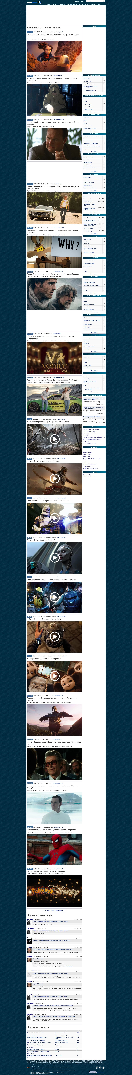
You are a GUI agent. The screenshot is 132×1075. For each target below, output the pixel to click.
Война (85, 298)
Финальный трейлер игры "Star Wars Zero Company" (49, 501)
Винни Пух (86, 343)
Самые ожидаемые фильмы (94, 114)
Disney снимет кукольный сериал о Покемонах (46, 871)
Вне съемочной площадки (61, 1035)
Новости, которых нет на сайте (35, 1033)
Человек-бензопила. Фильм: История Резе (91, 87)
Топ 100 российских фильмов (94, 295)
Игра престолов (87, 185)
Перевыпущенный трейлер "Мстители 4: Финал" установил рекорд (52, 699)
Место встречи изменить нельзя (92, 180)
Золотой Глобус (87, 454)
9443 (78, 1032)
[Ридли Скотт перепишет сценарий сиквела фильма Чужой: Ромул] (54, 808)
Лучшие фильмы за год (94, 75)
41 (77, 1049)
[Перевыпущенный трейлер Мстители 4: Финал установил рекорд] (54, 720)
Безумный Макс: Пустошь (90, 128)
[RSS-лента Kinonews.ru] (97, 1067)
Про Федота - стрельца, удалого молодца (92, 321)
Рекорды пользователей (89, 477)
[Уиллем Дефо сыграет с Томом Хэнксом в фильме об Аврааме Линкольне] (54, 764)
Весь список (94, 93)
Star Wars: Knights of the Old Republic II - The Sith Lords (93, 388)
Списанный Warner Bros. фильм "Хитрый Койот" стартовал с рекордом (52, 231)
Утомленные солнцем (89, 304)
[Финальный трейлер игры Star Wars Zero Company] (54, 518)
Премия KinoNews (88, 466)
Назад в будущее (88, 245)
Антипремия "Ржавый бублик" (91, 468)
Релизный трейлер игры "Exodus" (41, 540)
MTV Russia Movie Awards (90, 464)
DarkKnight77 (30, 919)
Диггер (85, 120)
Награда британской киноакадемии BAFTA (92, 459)
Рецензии (69, 4)
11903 (78, 1035)
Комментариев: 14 (59, 377)
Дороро (85, 287)
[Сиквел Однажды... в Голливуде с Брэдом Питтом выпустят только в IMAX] (54, 208)
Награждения (94, 447)
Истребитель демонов (89, 282)
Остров (85, 301)
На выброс (86, 98)
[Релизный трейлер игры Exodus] (54, 558)
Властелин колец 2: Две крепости (92, 146)
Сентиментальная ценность (91, 90)
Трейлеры (62, 4)
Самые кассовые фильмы (94, 193)
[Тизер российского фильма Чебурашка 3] (54, 676)
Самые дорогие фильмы (94, 214)
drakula (29, 938)
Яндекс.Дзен (30, 1047)
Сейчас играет (31, 1035)
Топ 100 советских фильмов (94, 314)
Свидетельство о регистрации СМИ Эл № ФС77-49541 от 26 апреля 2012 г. (46, 1072)
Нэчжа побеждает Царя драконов (89, 209)
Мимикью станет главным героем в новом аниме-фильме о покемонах (52, 79)
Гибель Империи (88, 367)
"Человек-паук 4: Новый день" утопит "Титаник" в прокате (51, 830)
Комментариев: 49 (58, 271)
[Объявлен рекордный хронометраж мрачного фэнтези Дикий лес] (54, 57)
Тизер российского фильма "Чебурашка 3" (45, 659)
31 (77, 1047)
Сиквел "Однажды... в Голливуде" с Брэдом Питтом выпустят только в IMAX (53, 187)
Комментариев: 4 (61, 419)
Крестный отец (87, 159)
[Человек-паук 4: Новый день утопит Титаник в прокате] (54, 850)
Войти (82, 1)
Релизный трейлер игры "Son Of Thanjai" (44, 461)
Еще (99, 4)
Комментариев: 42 (58, 827)
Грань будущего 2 (88, 117)
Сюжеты (94, 426)
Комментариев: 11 (61, 656)
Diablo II (86, 376)
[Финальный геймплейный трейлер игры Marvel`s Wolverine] (54, 597)
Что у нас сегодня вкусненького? (36, 1040)
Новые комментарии (39, 915)
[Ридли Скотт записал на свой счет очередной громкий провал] (54, 294)
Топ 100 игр (94, 373)
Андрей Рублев (87, 327)
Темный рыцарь (88, 162)
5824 (78, 1037)
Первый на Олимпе (88, 106)
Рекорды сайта (87, 474)
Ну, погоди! (86, 340)
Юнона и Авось (87, 317)
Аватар (85, 196)
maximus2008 (30, 971)
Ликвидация (87, 359)
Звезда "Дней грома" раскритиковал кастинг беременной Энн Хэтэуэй (53, 123)
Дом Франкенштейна (89, 263)
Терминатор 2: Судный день (91, 143)
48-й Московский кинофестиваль (91, 439)
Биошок (85, 123)
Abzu (85, 385)
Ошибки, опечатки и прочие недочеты (37, 1037)
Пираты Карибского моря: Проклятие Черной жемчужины (91, 249)
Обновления (42, 1066)
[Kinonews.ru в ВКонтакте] (100, 1067)
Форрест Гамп (87, 148)
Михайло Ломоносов (89, 182)
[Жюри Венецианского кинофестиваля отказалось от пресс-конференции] (54, 358)
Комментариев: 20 (59, 119)
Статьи (75, 4)
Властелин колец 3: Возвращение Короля (92, 137)
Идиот (85, 362)
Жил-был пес (87, 338)
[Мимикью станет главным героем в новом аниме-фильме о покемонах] (54, 100)
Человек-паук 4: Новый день (89, 205)
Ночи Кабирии (87, 81)
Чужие (85, 268)
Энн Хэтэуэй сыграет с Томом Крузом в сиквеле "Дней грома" (53, 380)
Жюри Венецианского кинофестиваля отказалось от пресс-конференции (52, 337)
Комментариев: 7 (57, 333)
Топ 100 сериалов (94, 174)
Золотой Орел (87, 456)
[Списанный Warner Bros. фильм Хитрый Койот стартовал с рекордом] (54, 252)
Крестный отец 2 (88, 165)
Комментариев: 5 (58, 868)
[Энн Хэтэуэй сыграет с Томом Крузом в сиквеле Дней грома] (54, 400)
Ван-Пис (86, 290)
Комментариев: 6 (57, 183)
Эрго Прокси (87, 279)
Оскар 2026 (86, 441)
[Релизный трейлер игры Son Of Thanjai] (54, 479)
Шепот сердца (87, 78)
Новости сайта (58, 1047)
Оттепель (86, 357)
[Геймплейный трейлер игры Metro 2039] (54, 637)
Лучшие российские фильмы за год (94, 95)
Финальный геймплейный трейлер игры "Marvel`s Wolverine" (52, 580)
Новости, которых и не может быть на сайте (39, 1042)
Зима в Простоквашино (89, 346)
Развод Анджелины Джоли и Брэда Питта (94, 437)
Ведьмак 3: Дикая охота (89, 378)
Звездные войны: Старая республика (90, 382)
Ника (84, 462)
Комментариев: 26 (62, 616)
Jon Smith (29, 947)
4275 (78, 1040)
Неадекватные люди (89, 309)
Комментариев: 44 (58, 695)
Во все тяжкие (87, 177)
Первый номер (87, 365)
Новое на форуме (38, 1027)
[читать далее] (68, 966)
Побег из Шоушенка (89, 140)
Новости (47, 4)
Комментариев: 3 (58, 32)
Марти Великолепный (89, 83)
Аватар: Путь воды (88, 201)
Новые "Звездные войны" (89, 431)
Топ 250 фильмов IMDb (94, 153)
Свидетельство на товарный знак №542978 (40, 1073)
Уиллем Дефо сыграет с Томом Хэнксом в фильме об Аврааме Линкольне (54, 743)
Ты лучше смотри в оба (89, 260)
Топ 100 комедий (94, 236)
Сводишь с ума (87, 104)
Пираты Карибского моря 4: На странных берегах (90, 225)
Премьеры (54, 4)
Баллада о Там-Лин (88, 266)
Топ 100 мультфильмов (94, 335)
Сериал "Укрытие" (38, 958)
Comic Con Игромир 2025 (89, 443)
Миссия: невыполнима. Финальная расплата (89, 221)
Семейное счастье (88, 109)
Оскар (84, 450)
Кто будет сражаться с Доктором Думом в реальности (38, 1052)
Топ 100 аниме (94, 276)
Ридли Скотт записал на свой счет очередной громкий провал (53, 274)
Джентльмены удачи (89, 252)
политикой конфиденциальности (58, 1070)
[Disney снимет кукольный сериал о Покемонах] (54, 891)
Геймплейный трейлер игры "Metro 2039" (44, 619)
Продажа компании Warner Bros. (91, 429)
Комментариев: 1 (58, 75)
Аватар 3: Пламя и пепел (90, 217)
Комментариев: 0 (61, 498)
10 (77, 1044)
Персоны (93, 4)
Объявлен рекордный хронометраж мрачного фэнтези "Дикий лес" (53, 35)
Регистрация (76, 1)
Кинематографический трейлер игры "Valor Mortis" (48, 422)
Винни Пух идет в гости (89, 348)
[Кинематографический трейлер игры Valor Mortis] (54, 439)
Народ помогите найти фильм (35, 1045)
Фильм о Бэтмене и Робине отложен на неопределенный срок (93, 408)
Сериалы (87, 4)
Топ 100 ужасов (94, 257)
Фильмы (81, 4)
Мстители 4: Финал (88, 199)
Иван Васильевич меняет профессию (90, 242)
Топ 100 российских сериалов (94, 354)
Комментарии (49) (100, 404)
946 (78, 1042)
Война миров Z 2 (88, 125)
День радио (86, 306)
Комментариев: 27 (59, 227)
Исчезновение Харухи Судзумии (92, 285)
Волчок (85, 101)
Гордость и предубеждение (90, 188)
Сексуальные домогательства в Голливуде (91, 434)
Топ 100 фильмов (94, 133)
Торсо (85, 271)
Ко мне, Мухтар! (88, 324)
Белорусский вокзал (89, 329)
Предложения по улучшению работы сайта (64, 1038)
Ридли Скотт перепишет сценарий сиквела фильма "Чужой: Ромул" (52, 787)
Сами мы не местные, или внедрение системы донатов (39, 1056)
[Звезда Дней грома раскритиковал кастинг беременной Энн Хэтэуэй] (54, 144)
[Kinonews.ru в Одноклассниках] (103, 1067)
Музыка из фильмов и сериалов (35, 1049)
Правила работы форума (61, 1032)
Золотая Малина (87, 452)
